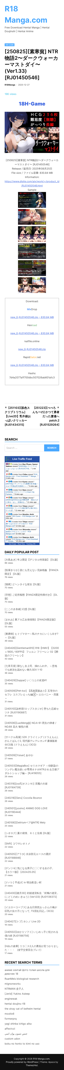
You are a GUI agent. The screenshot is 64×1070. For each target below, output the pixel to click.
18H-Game (9, 45)
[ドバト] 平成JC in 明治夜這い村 (23, 882)
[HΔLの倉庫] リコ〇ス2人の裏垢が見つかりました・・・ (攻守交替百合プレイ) (32, 948)
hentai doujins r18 (15, 1003)
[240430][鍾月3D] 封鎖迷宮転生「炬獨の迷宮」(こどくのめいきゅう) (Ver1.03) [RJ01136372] (32, 894)
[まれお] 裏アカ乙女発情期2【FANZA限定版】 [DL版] (31, 621)
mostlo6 (9, 1013)
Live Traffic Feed (22, 459)
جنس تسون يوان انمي (16, 1033)
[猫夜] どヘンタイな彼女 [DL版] (23, 584)
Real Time (21, 544)
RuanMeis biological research (22, 978)
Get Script (12, 544)
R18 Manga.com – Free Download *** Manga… (22, 475)
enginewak (11, 998)
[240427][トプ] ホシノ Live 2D (23, 921)
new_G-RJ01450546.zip (32, 349)
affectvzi (10, 1028)
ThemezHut (32, 1065)
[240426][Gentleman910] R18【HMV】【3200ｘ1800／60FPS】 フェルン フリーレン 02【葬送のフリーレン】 (32, 651)
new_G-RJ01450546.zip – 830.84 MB (32, 317)
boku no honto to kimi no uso (22, 1043)
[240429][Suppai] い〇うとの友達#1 (26, 680)
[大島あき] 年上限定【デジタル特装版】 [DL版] (31, 559)
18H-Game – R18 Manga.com (23, 516)
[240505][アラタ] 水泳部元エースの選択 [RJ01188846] (28, 855)
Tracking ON (30, 544)
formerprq (11, 1018)
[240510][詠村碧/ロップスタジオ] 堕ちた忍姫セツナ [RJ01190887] (32, 710)
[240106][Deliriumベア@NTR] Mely (25, 822)
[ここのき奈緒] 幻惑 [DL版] (20, 609)
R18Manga (10, 85)
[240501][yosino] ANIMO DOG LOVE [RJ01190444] (26, 810)
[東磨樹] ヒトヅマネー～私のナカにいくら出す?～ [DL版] (31, 635)
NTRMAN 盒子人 (14, 988)
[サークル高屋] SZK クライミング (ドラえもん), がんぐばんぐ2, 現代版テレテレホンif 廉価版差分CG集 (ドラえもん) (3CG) (31, 740)
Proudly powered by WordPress (22, 1062)
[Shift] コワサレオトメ (17, 843)
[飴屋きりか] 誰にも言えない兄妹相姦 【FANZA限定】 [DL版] (31, 571)
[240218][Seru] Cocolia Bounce (23, 797)
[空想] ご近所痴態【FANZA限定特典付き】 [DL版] (31, 596)
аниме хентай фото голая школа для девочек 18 (27, 971)
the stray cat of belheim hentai (23, 1008)
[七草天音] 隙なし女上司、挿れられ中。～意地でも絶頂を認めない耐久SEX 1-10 (31, 667)
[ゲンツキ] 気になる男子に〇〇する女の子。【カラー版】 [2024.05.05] (30, 870)
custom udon (12, 1038)
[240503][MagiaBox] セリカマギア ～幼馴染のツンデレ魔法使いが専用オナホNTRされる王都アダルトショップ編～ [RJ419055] (32, 769)
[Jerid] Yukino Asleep (17, 993)
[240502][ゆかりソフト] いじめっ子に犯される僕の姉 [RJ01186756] (31, 933)
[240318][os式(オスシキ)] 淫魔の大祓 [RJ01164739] (26, 785)
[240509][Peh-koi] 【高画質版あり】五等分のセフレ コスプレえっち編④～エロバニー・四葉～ (32, 694)
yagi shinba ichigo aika (18, 1023)
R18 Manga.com (41, 1058)
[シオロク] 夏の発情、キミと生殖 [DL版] (27, 833)
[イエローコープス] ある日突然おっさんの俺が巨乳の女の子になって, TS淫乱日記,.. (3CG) (31, 909)
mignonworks (13, 983)
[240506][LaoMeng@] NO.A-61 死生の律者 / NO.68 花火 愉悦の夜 (30, 724)
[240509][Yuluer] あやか (19, 755)
